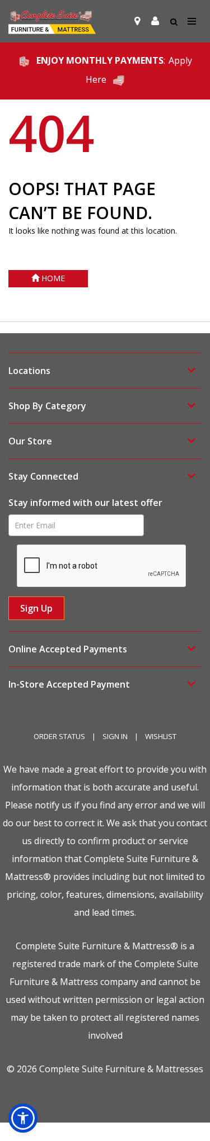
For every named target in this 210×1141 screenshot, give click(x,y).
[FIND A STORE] (137, 21)
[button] (155, 21)
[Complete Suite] (52, 21)
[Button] (192, 21)
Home (52, 278)
